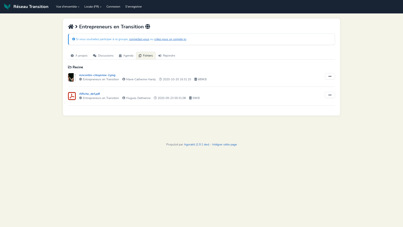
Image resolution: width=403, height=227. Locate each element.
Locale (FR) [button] (91, 6)
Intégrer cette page (224, 144)
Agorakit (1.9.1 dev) (196, 144)
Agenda (128, 55)
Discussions (106, 55)
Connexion (113, 6)
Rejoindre (169, 55)
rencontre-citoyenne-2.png (97, 75)
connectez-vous (139, 39)
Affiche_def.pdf (89, 93)
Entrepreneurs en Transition (112, 26)
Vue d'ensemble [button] (66, 6)
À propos (81, 55)
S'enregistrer (133, 6)
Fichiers (148, 55)
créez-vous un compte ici (170, 39)
